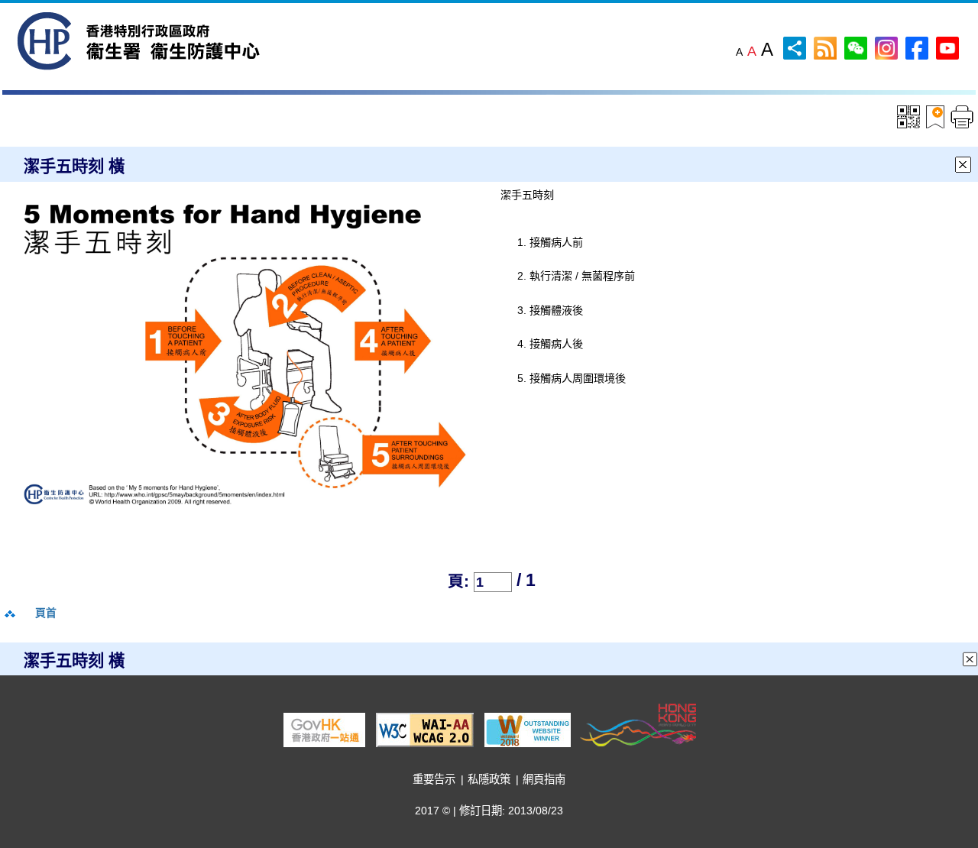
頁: (458, 581)
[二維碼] (908, 115)
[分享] (794, 46)
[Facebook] (916, 46)
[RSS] (825, 46)
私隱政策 (489, 779)
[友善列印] (961, 116)
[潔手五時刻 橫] (245, 355)
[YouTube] (947, 46)
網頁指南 (544, 779)
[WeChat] (855, 46)
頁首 (46, 613)
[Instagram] (886, 46)
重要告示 (434, 779)
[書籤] (937, 116)
